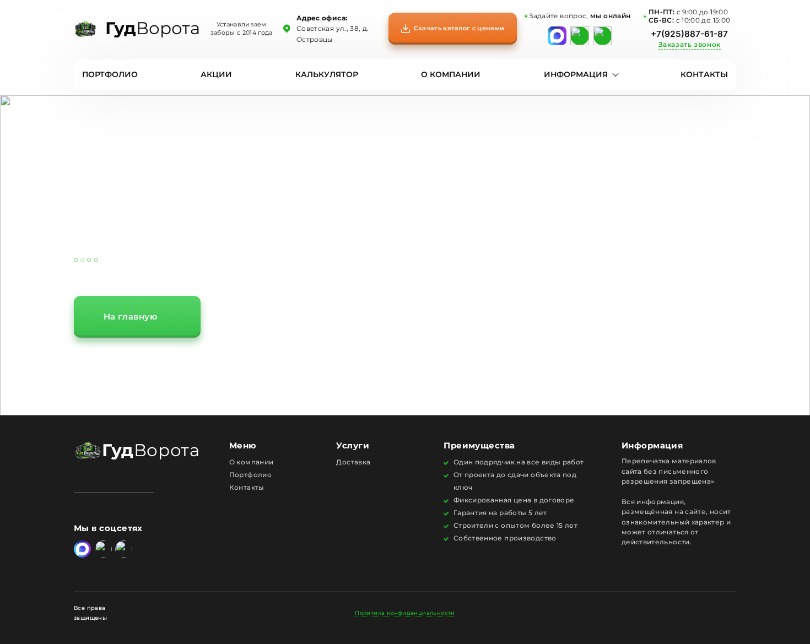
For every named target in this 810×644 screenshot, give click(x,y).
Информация (576, 75)
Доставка (353, 462)
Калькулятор (326, 75)
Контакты (704, 75)
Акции (216, 75)
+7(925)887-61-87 (689, 34)
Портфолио (110, 75)
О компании (450, 75)
